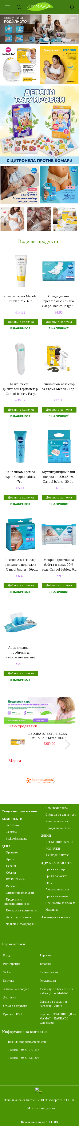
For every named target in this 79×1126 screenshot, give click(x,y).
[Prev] (7, 65)
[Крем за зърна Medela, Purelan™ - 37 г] (20, 271)
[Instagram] (16, 1066)
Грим (49, 882)
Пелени (11, 866)
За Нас (7, 972)
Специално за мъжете (60, 902)
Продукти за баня (58, 828)
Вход (6, 955)
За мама (11, 831)
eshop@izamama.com (33, 1041)
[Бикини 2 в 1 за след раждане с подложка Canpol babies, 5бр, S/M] (20, 534)
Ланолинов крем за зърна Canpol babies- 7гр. (20, 476)
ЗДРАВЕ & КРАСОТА (56, 863)
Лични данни (49, 972)
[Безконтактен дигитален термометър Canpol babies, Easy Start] (20, 359)
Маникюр (52, 909)
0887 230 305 (30, 1057)
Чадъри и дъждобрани (21, 924)
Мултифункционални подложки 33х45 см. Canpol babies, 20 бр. (58, 476)
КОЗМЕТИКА (15, 879)
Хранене (11, 852)
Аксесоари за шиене (55, 917)
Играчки (11, 886)
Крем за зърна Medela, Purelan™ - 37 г (20, 298)
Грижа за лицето (57, 869)
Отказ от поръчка (15, 1005)
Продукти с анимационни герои (18, 901)
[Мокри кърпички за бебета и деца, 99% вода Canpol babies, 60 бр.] (59, 534)
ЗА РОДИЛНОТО (58, 855)
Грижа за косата (56, 876)
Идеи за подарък (57, 821)
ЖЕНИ (46, 835)
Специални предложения (20, 811)
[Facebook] (7, 1066)
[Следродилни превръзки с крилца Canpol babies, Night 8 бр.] (59, 271)
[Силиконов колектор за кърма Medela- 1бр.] (59, 359)
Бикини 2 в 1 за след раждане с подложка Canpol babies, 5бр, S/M (20, 565)
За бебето (12, 825)
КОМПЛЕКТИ (12, 818)
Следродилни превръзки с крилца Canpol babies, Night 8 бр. (58, 301)
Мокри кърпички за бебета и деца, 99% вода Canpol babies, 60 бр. (59, 565)
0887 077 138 (30, 1049)
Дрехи (10, 859)
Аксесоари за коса (18, 917)
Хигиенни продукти (20, 892)
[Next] (32, 65)
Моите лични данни (41, 1108)
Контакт (8, 980)
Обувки (11, 872)
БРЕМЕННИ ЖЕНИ (59, 842)
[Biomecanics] (39, 781)
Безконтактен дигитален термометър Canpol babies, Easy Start (20, 389)
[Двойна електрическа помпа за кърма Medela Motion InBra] (17, 741)
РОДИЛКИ (53, 848)
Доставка (9, 997)
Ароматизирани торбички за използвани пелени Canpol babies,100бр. (20, 653)
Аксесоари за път (57, 889)
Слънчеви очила (57, 808)
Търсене (45, 955)
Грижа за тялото (57, 896)
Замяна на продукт (16, 989)
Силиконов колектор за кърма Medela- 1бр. (58, 386)
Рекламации (48, 980)
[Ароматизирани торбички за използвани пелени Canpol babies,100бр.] (20, 622)
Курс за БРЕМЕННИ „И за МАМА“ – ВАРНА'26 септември (58, 1018)
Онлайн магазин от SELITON (39, 1122)
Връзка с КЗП (12, 1014)
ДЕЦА (6, 846)
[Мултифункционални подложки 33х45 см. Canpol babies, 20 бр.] (59, 446)
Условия (45, 963)
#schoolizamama (16, 838)
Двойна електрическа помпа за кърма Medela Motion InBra (49, 736)
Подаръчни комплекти (21, 910)
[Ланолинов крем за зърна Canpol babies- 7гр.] (20, 446)
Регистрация (11, 963)
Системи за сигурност (61, 814)
